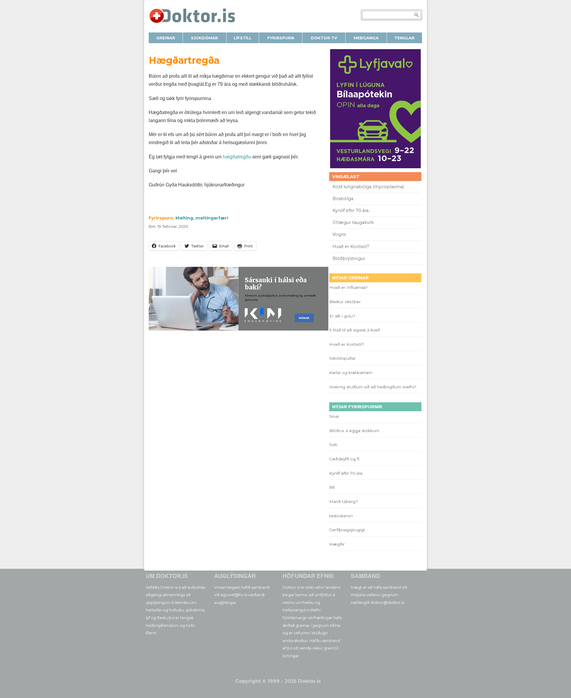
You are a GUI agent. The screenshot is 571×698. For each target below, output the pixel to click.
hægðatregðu (236, 156)
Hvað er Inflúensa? (348, 287)
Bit (332, 487)
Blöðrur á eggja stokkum (354, 430)
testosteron (341, 515)
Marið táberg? (343, 501)
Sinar (334, 416)
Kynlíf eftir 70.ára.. (351, 210)
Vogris (339, 234)
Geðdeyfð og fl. (344, 458)
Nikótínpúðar (342, 358)
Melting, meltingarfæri (201, 218)
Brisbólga (342, 198)
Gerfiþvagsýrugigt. (347, 529)
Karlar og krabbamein (350, 372)
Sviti (333, 444)
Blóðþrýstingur (348, 258)
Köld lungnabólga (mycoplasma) (368, 186)
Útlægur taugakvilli (353, 222)
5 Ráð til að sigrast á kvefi (355, 330)
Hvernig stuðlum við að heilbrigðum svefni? (372, 386)
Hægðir (337, 544)
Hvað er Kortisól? (351, 246)
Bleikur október (345, 301)
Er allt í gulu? (343, 316)
